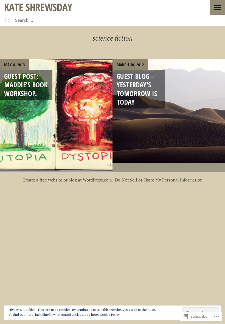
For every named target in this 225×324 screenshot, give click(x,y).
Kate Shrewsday (38, 7)
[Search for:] (37, 20)
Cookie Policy (110, 314)
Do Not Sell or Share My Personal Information (159, 180)
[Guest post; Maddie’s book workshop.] (56, 115)
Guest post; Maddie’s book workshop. (25, 84)
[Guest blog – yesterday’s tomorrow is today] (169, 115)
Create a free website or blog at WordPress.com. (67, 180)
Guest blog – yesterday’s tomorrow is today (137, 89)
